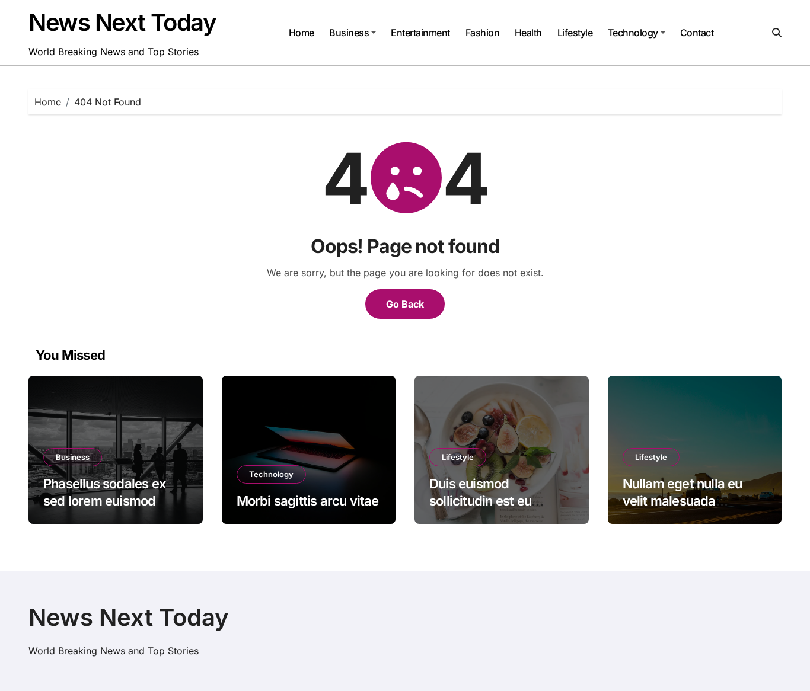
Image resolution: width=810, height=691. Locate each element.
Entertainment (420, 33)
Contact (697, 33)
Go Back (405, 304)
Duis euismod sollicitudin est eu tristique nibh (480, 500)
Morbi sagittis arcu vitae (308, 500)
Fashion (482, 33)
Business (349, 33)
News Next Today (122, 22)
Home (301, 33)
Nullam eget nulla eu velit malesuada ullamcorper (682, 500)
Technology (633, 33)
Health (528, 33)
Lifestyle (575, 33)
